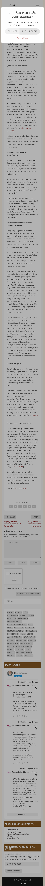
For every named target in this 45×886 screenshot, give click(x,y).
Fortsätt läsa (22, 38)
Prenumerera (29, 31)
